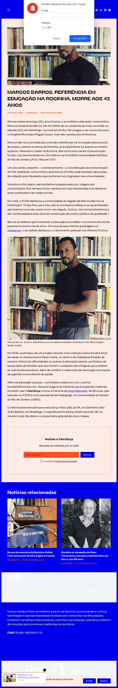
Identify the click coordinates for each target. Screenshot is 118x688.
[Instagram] (22, 601)
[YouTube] (110, 10)
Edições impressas (48, 644)
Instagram (14, 230)
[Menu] (8, 10)
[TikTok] (101, 10)
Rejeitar (104, 681)
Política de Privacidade (66, 461)
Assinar (87, 454)
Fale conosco (73, 644)
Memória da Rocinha (51, 113)
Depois (56, 38)
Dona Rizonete (77, 391)
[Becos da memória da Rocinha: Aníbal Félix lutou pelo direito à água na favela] (32, 523)
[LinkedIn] (105, 10)
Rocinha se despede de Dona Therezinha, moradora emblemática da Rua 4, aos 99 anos (84, 556)
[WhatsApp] (8, 601)
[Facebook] (97, 10)
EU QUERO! (80, 38)
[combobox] (47, 27)
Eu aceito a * (61, 461)
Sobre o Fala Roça (21, 644)
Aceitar (89, 681)
